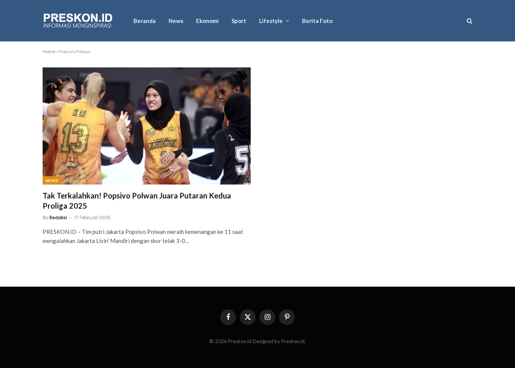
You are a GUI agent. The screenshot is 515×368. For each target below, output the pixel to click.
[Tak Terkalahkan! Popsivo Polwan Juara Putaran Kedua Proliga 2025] (147, 126)
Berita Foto (317, 20)
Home (49, 51)
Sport (238, 20)
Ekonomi (207, 20)
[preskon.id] (78, 21)
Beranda (144, 20)
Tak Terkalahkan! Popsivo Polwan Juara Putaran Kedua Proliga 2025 (137, 200)
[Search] (468, 20)
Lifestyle (271, 20)
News (176, 20)
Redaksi (58, 217)
